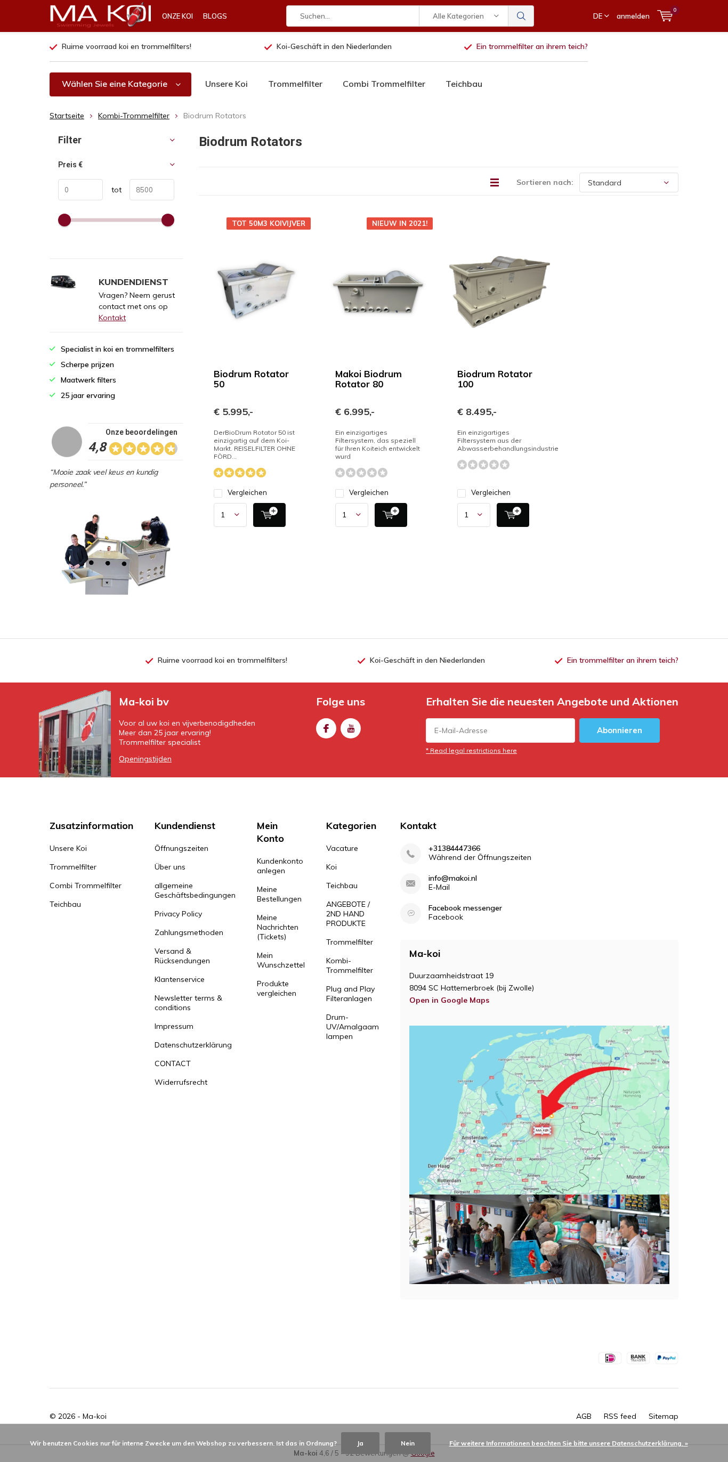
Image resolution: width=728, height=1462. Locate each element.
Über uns (170, 867)
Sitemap (663, 1416)
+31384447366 (454, 848)
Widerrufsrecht (181, 1082)
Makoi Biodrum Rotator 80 (368, 378)
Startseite (67, 115)
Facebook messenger (465, 908)
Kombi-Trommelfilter (133, 115)
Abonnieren (619, 730)
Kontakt (112, 317)
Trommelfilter (295, 83)
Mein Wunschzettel (281, 960)
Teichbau (464, 83)
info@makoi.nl (452, 878)
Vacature (342, 848)
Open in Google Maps (449, 1000)
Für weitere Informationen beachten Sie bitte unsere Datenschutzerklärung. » (568, 1443)
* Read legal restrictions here (471, 750)
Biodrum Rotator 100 (494, 378)
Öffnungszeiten (181, 848)
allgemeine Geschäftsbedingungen (195, 890)
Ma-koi (95, 1416)
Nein (408, 1443)
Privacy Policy (178, 914)
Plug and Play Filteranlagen (350, 993)
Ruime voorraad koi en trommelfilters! (126, 46)
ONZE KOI (177, 16)
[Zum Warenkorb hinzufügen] (269, 515)
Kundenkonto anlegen (280, 865)
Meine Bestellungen (279, 894)
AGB (584, 1416)
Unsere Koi (226, 83)
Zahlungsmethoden (189, 932)
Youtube (351, 728)
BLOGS (215, 16)
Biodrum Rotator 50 (251, 378)
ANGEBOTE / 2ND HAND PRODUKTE (348, 913)
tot (112, 189)
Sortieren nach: (544, 182)
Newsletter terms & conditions (188, 1002)
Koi (331, 867)
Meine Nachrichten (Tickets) (277, 927)
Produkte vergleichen (276, 988)
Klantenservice (180, 979)
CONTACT (173, 1063)
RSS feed (620, 1416)
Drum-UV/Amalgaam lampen (352, 1026)
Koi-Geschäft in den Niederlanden (334, 46)
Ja (360, 1443)
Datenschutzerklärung (193, 1045)
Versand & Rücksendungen (182, 955)
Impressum (174, 1026)
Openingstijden (145, 759)
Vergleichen (247, 492)
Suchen (521, 16)
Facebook (326, 728)
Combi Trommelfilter (384, 83)
